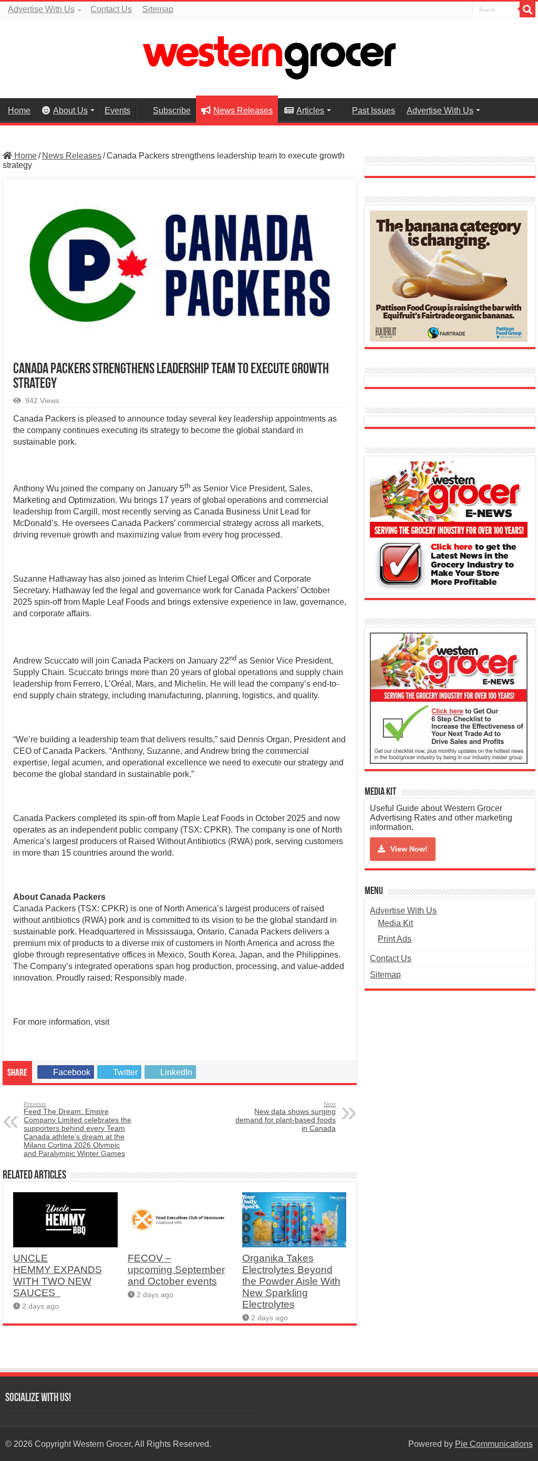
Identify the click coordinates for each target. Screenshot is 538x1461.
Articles (310, 110)
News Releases (243, 110)
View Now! (409, 849)
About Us (70, 110)
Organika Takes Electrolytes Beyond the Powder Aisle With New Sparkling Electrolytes (291, 1281)
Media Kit (395, 923)
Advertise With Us (41, 9)
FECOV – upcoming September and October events (176, 1270)
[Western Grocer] (269, 56)
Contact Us (111, 9)
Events (117, 110)
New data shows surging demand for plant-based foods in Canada (285, 1116)
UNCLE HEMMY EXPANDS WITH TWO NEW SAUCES (57, 1275)
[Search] (527, 9)
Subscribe (172, 110)
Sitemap (157, 9)
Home (19, 110)
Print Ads (394, 938)
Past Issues (373, 110)
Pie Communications (494, 1443)
